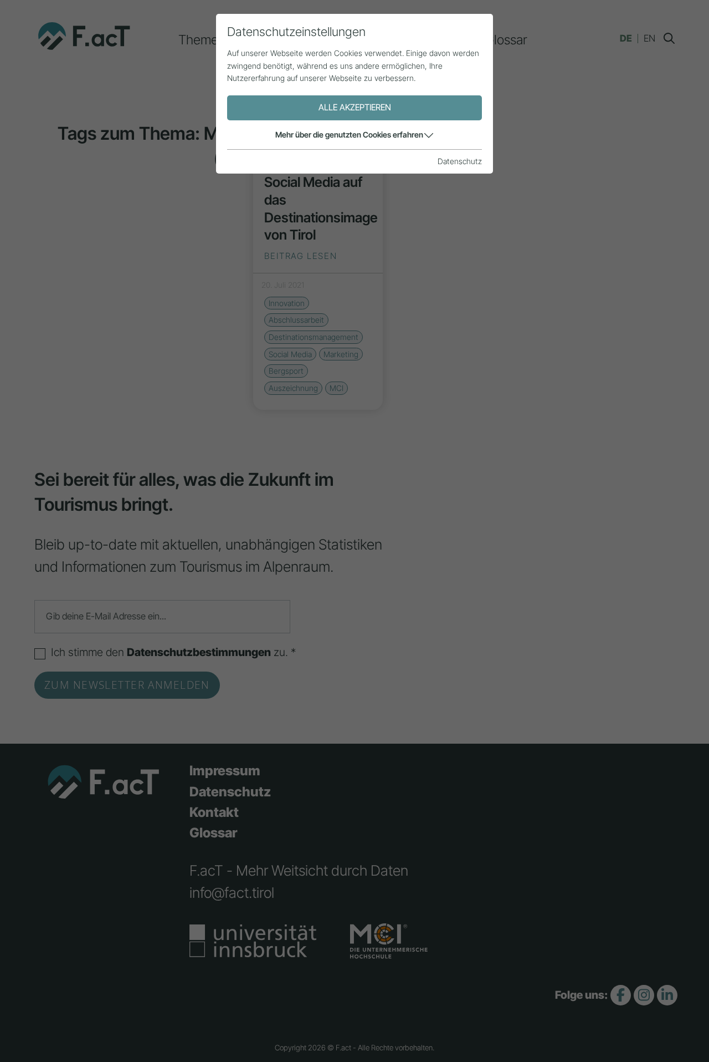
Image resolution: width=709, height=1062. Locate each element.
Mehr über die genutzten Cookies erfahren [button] (349, 134)
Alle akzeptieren (354, 107)
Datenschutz (460, 161)
